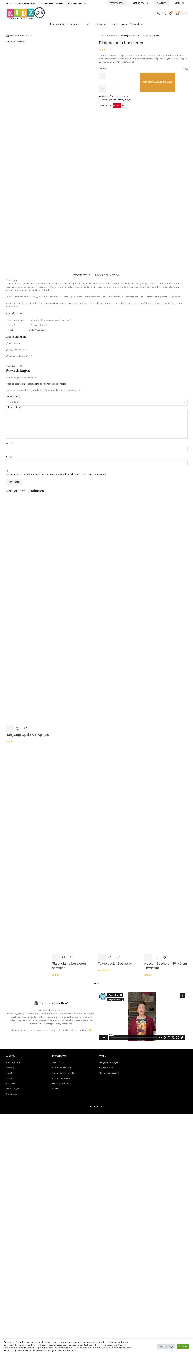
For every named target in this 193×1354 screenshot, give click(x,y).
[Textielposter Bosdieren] (119, 610)
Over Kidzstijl (58, 1062)
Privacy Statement (61, 1078)
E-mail (9, 456)
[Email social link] (111, 106)
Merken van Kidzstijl (109, 1073)
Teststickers (117, 3)
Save (119, 106)
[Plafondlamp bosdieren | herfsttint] (73, 610)
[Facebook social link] (107, 106)
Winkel (110, 35)
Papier (9, 1078)
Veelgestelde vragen (109, 1062)
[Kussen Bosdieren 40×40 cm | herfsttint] (166, 610)
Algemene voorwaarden (63, 1073)
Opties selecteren (102, 957)
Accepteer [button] (182, 1346)
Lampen (10, 1067)
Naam (9, 443)
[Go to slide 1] (95, 983)
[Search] (164, 13)
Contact (161, 3)
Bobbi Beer (11, 1083)
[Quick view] (17, 729)
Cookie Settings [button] (166, 1346)
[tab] (81, 275)
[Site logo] (25, 13)
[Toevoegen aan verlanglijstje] (25, 729)
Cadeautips (11, 1094)
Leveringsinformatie (62, 1083)
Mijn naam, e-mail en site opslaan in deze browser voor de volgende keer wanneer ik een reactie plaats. (56, 474)
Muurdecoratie (13, 1062)
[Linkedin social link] (123, 106)
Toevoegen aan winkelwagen (157, 82)
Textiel (9, 1073)
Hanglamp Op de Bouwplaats (27, 735)
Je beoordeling (13, 396)
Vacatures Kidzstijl (61, 1067)
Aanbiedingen (12, 1088)
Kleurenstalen (140, 3)
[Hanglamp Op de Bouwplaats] (27, 610)
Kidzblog (179, 3)
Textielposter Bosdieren (115, 963)
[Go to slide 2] (98, 983)
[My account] (158, 13)
